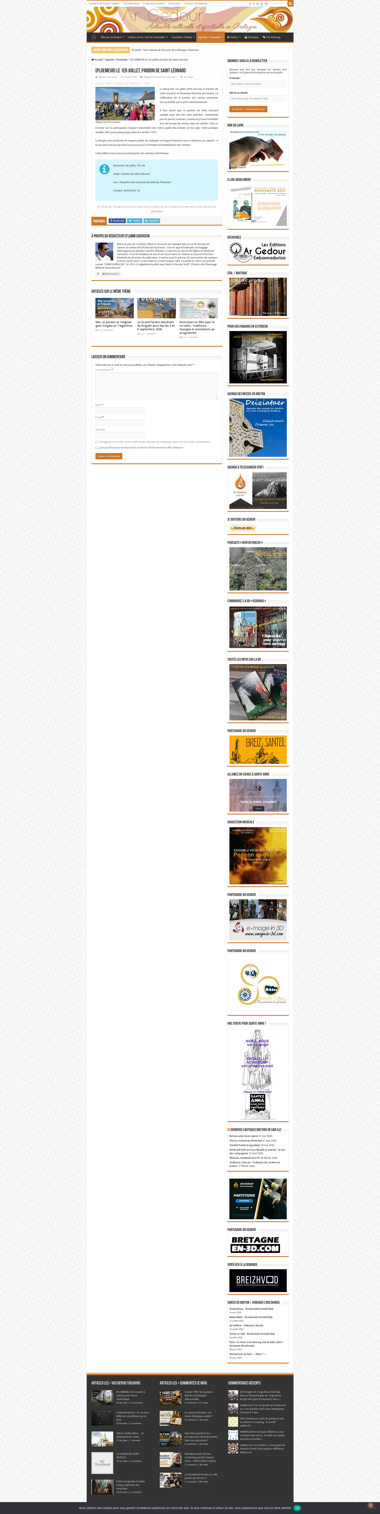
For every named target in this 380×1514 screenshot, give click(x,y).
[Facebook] (254, 3)
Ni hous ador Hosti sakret (243, 1136)
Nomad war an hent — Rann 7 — (248, 1354)
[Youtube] (261, 3)
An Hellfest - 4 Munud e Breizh (246, 1325)
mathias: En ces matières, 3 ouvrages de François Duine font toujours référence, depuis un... (262, 1449)
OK (297, 1508)
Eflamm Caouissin (108, 77)
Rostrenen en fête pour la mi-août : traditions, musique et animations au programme (197, 327)
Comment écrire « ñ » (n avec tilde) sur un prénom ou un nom (132, 1416)
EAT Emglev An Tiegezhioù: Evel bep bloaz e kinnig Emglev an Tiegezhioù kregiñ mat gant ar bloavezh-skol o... (260, 1395)
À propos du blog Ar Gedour (104, 3)
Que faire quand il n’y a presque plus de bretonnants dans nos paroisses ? (201, 1437)
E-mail (99, 417)
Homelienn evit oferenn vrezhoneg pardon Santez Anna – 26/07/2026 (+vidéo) (200, 1457)
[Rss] (250, 3)
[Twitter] (257, 3)
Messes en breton (111, 37)
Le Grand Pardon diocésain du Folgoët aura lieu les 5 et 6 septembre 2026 (156, 325)
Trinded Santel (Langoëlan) (244, 1145)
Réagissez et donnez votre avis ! (160, 77)
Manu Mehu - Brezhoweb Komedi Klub (251, 1317)
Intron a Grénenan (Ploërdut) (245, 1140)
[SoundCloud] (266, 3)
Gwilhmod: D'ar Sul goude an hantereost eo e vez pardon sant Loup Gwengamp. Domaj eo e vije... (263, 1409)
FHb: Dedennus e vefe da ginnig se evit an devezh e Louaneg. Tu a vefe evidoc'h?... (262, 1422)
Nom (99, 404)
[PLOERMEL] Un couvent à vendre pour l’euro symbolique (130, 1395)
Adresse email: (238, 92)
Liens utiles (174, 3)
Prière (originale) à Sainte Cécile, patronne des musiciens (130, 1485)
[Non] (375, 1508)
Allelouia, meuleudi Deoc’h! (244, 1157)
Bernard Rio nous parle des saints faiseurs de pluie (158, 49)
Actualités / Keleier (182, 37)
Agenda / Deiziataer (209, 37)
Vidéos (234, 37)
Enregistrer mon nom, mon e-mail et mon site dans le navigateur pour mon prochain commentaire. (155, 441)
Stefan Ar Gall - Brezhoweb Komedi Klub (252, 1333)
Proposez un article (153, 3)
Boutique (253, 37)
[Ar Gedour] (190, 20)
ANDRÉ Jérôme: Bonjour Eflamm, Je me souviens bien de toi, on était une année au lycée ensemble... (262, 1435)
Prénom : (235, 78)
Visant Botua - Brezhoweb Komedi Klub (251, 1308)
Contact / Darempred (195, 3)
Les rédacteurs (131, 3)
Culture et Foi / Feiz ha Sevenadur (146, 37)
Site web (100, 429)
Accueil (94, 37)
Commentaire (104, 369)
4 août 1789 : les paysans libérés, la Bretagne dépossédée (199, 1395)
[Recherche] (291, 4)
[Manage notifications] (371, 1505)
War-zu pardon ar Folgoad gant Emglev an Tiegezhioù (113, 323)
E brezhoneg (273, 37)
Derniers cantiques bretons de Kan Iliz (256, 1130)
